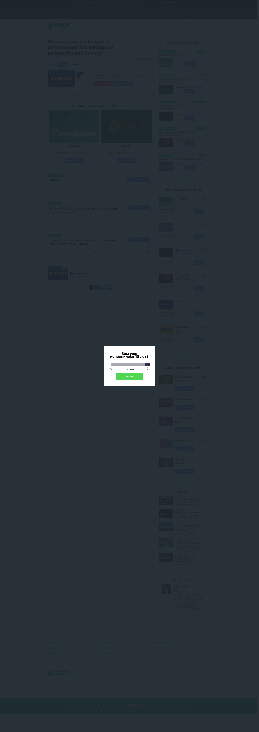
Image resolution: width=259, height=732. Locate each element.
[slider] (147, 364)
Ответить (129, 376)
